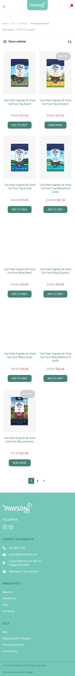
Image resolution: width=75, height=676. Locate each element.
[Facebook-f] (5, 527)
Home (6, 23)
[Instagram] (11, 527)
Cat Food (22, 23)
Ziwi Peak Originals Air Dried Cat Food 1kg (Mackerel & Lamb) (55, 188)
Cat (14, 23)
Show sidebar (17, 41)
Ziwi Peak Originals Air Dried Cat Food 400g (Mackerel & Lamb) (55, 357)
